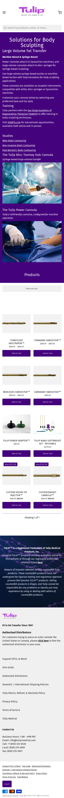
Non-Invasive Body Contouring (18, 145)
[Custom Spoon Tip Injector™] (16, 475)
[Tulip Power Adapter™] (16, 424)
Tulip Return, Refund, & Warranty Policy (23, 693)
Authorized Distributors (15, 676)
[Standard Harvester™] (47, 323)
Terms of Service (11, 710)
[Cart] (59, 12)
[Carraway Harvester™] (47, 375)
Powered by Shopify (10, 796)
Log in (7, 784)
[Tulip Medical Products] (32, 12)
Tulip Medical (9, 718)
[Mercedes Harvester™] (16, 375)
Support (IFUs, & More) (14, 658)
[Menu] (5, 12)
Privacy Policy (9, 701)
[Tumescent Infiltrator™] (16, 323)
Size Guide (8, 667)
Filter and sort (32, 288)
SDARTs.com (14, 122)
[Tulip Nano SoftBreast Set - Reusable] (47, 424)
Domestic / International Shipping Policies (25, 684)
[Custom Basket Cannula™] (47, 475)
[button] (47, 453)
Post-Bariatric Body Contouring (19, 150)
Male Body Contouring (14, 140)
